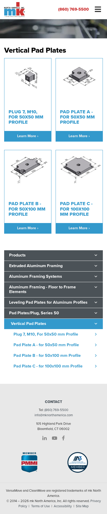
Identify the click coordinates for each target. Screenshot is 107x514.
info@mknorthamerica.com (54, 415)
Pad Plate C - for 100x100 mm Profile (48, 366)
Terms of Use (40, 506)
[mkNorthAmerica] (27, 9)
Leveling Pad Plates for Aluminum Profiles (48, 302)
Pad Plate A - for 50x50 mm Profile (46, 345)
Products (17, 255)
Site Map (82, 506)
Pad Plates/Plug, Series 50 (34, 313)
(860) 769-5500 (73, 9)
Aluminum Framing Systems (35, 276)
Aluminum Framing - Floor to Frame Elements (42, 289)
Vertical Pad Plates (28, 323)
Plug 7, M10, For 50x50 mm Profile (46, 334)
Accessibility (63, 506)
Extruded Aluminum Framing (36, 265)
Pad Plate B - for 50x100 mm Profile (47, 355)
